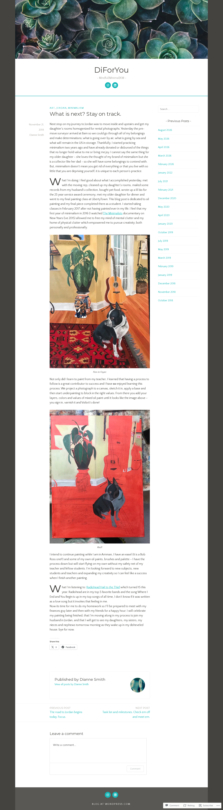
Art (52, 108)
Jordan (61, 108)
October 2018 (165, 300)
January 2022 (165, 172)
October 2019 (165, 232)
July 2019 (163, 240)
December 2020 (167, 198)
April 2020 (164, 215)
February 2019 (165, 266)
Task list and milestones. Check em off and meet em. (126, 712)
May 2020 (163, 206)
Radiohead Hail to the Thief (103, 587)
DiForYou (111, 70)
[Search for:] (178, 109)
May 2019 (163, 249)
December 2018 (166, 283)
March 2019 (164, 257)
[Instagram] (108, 85)
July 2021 (163, 181)
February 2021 (165, 189)
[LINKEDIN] (115, 794)
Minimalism (76, 108)
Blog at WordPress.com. (111, 804)
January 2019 (165, 275)
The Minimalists (112, 213)
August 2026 (165, 130)
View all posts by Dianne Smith (72, 684)
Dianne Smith (36, 135)
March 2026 (164, 155)
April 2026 (163, 147)
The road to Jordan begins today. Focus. (66, 712)
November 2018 (167, 292)
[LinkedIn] (115, 85)
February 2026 (166, 164)
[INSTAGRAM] (107, 794)
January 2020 (165, 223)
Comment (135, 768)
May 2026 (163, 138)
